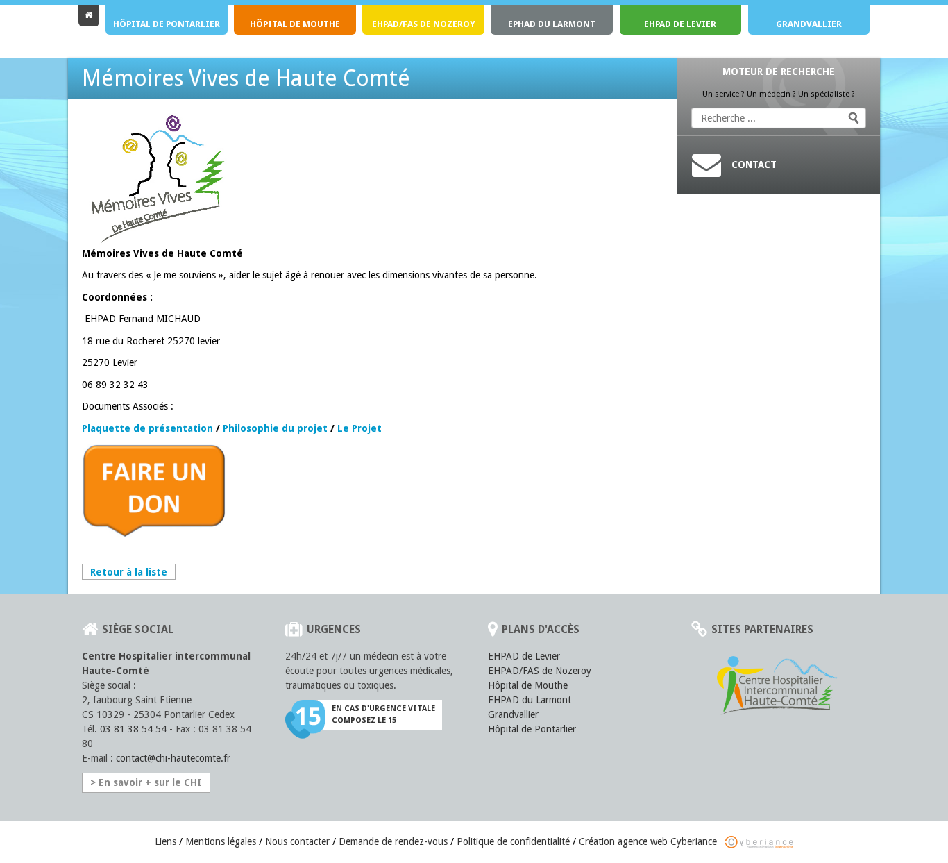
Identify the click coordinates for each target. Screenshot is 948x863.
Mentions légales (220, 841)
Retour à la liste (128, 572)
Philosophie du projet (275, 428)
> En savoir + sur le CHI (146, 782)
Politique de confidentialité (513, 841)
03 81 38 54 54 (133, 729)
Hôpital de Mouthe (295, 24)
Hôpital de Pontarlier (166, 24)
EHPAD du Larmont (529, 699)
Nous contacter (297, 841)
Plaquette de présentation (147, 428)
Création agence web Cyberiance (649, 841)
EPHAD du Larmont (551, 24)
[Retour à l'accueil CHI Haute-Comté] (88, 15)
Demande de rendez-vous (393, 841)
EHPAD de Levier (680, 24)
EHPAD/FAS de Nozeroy (423, 24)
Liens (165, 841)
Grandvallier (809, 24)
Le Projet (359, 428)
